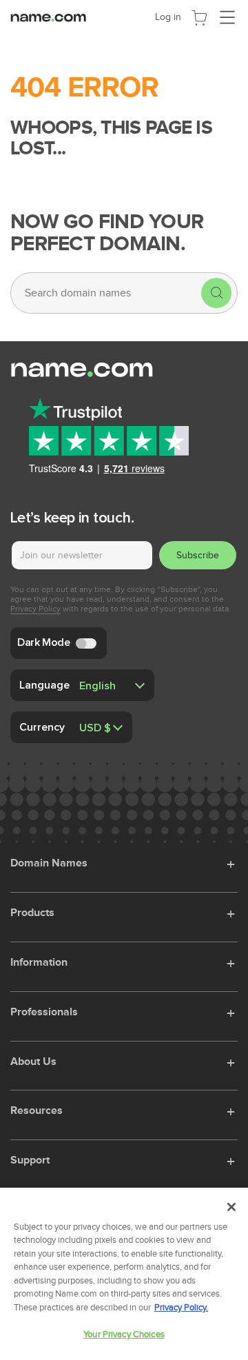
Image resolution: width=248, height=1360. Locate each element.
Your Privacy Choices (124, 1334)
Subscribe (197, 555)
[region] (124, 1274)
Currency (42, 726)
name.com (51, 16)
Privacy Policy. (181, 1307)
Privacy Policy (35, 608)
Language (44, 684)
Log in (168, 17)
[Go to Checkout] (199, 17)
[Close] (231, 1207)
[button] (232, 862)
